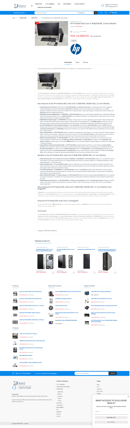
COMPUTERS (38, 4)
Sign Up (113, 373)
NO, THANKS (111, 422)
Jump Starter (59, 405)
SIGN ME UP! (111, 417)
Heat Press (59, 403)
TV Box (59, 400)
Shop (98, 384)
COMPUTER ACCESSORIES (44, 7)
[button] (66, 23)
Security (58, 414)
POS (59, 4)
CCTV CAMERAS (49, 4)
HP (53, 204)
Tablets (59, 398)
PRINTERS (58, 412)
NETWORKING (67, 4)
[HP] (76, 49)
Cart (98, 386)
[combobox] (55, 12)
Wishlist (99, 393)
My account (100, 391)
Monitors (60, 394)
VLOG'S (58, 416)
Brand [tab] (77, 62)
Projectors (60, 396)
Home (13, 18)
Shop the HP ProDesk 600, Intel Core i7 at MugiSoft (58, 201)
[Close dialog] (128, 396)
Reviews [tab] (85, 62)
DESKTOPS (34, 18)
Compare (84, 31)
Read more (53, 272)
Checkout (99, 389)
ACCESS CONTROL (79, 4)
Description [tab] (68, 62)
